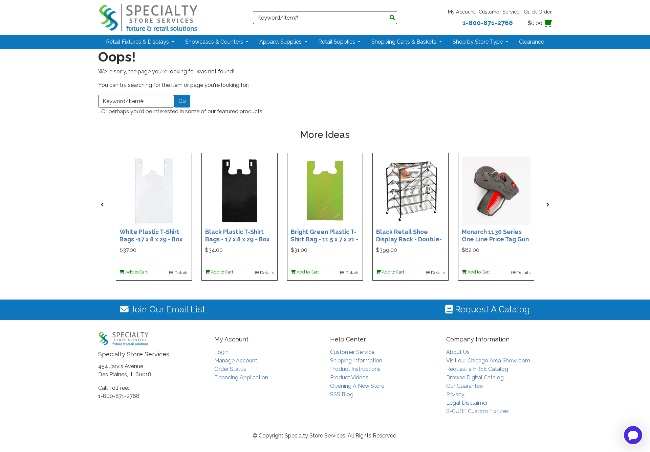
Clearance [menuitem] (531, 42)
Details (180, 272)
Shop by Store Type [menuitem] (478, 42)
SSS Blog (341, 394)
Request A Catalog (491, 309)
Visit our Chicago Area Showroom (488, 360)
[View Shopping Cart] (548, 23)
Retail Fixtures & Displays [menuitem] (138, 42)
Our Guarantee (464, 386)
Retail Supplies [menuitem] (337, 42)
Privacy (455, 394)
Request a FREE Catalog (477, 369)
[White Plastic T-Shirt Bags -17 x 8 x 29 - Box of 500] (154, 190)
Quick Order (538, 12)
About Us (458, 352)
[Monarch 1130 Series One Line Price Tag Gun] (496, 190)
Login (221, 352)
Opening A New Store (357, 386)
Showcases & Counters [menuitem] (214, 42)
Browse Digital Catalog (475, 377)
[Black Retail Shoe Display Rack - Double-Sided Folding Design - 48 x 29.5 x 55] (410, 190)
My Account (461, 12)
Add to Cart (136, 272)
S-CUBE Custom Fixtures (477, 411)
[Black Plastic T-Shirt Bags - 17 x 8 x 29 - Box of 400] (239, 190)
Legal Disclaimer (467, 403)
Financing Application (241, 377)
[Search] (392, 18)
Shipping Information (356, 360)
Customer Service (499, 12)
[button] (102, 204)
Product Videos (349, 377)
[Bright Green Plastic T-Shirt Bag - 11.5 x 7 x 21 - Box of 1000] (325, 190)
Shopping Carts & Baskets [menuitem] (404, 42)
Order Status (230, 369)
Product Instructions (355, 369)
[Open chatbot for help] (633, 435)
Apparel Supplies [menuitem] (281, 42)
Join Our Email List (167, 309)
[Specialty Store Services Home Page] (148, 17)
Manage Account (235, 360)
